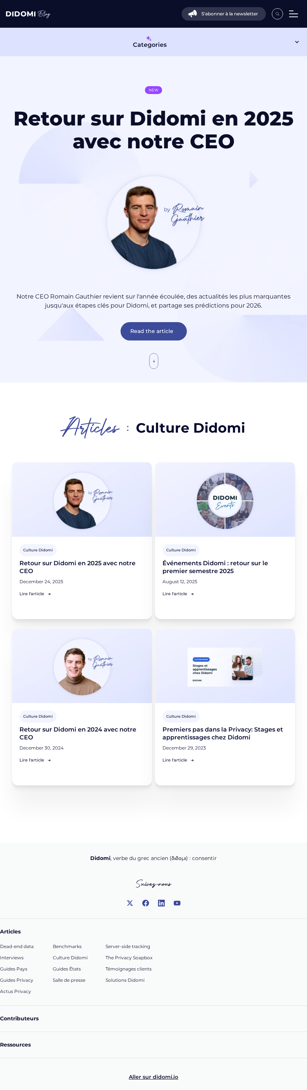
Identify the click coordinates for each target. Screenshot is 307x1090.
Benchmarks (67, 946)
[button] (292, 14)
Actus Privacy (15, 991)
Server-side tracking (128, 946)
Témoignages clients (129, 969)
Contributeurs (19, 1018)
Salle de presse (69, 980)
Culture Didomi (70, 957)
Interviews (12, 957)
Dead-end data (17, 946)
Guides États (67, 969)
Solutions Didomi (125, 980)
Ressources (15, 1044)
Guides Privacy (16, 980)
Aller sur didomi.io (153, 1077)
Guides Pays (13, 969)
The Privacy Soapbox (129, 957)
